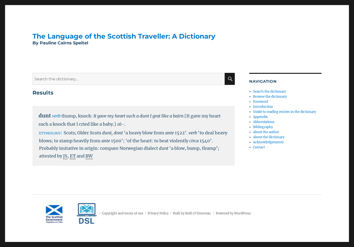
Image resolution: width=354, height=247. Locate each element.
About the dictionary (268, 137)
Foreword (260, 102)
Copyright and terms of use (122, 213)
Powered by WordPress (233, 213)
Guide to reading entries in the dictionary (284, 112)
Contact (259, 147)
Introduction (263, 107)
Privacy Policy (158, 213)
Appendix (260, 117)
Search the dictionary (269, 91)
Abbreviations (264, 122)
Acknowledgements (268, 142)
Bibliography (263, 127)
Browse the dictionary (270, 97)
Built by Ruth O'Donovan (192, 213)
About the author (266, 132)
